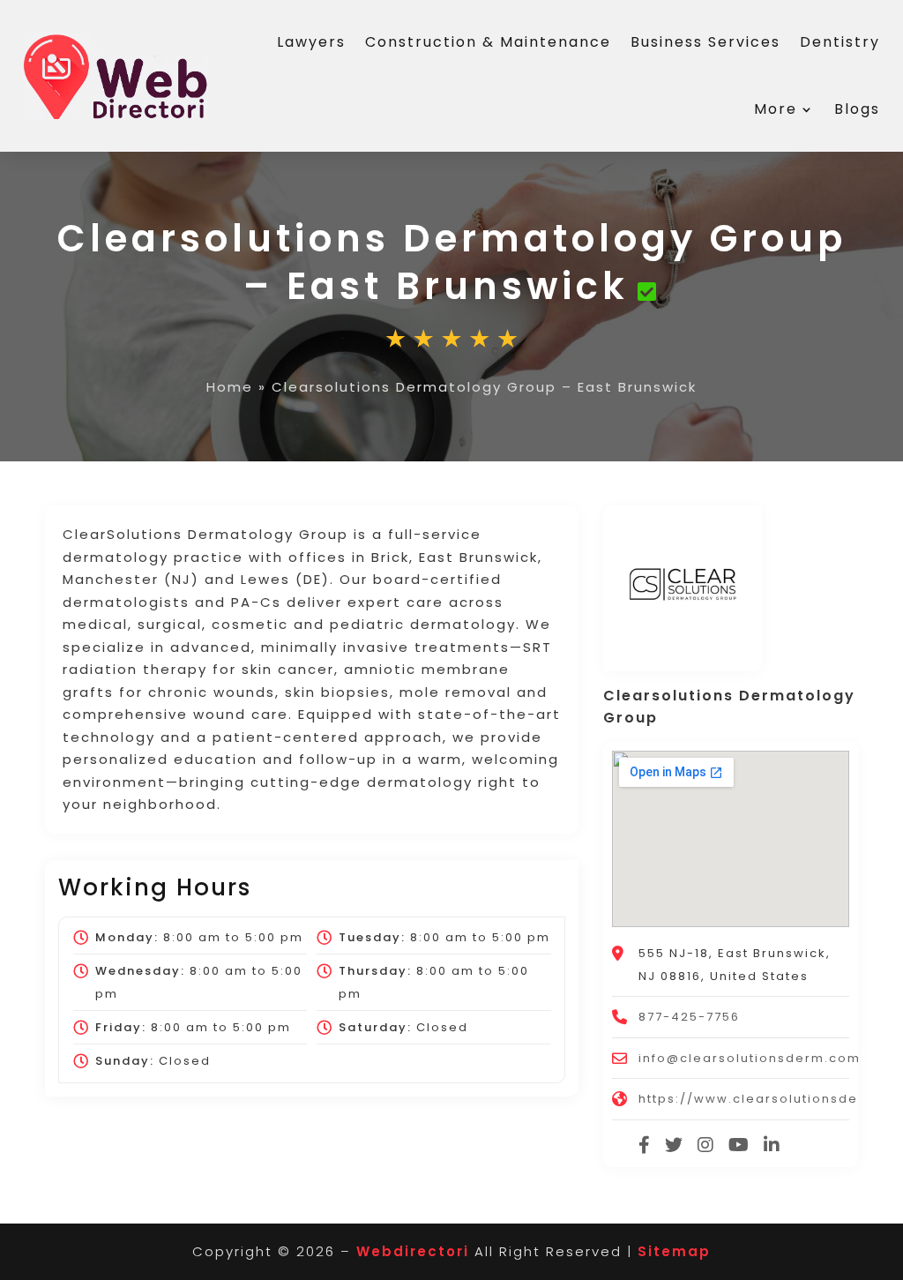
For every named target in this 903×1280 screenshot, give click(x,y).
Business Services (705, 42)
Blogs (857, 109)
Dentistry (840, 42)
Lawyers (311, 42)
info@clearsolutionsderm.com (749, 1058)
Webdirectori (412, 1251)
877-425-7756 (689, 1016)
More (775, 109)
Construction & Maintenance (488, 42)
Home (229, 387)
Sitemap (674, 1251)
